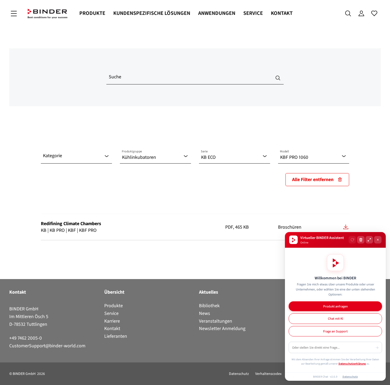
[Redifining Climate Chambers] (346, 227)
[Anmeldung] (361, 13)
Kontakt (282, 13)
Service (253, 13)
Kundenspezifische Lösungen (151, 13)
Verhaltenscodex (268, 373)
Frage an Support (335, 331)
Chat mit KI (335, 318)
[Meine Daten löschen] (361, 239)
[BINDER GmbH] (47, 14)
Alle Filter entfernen (312, 179)
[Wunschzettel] (374, 13)
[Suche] (348, 13)
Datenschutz (239, 373)
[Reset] (352, 239)
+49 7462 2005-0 (25, 338)
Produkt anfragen (335, 306)
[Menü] (13, 13)
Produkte (92, 13)
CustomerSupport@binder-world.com (47, 346)
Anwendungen (216, 13)
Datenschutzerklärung (352, 363)
